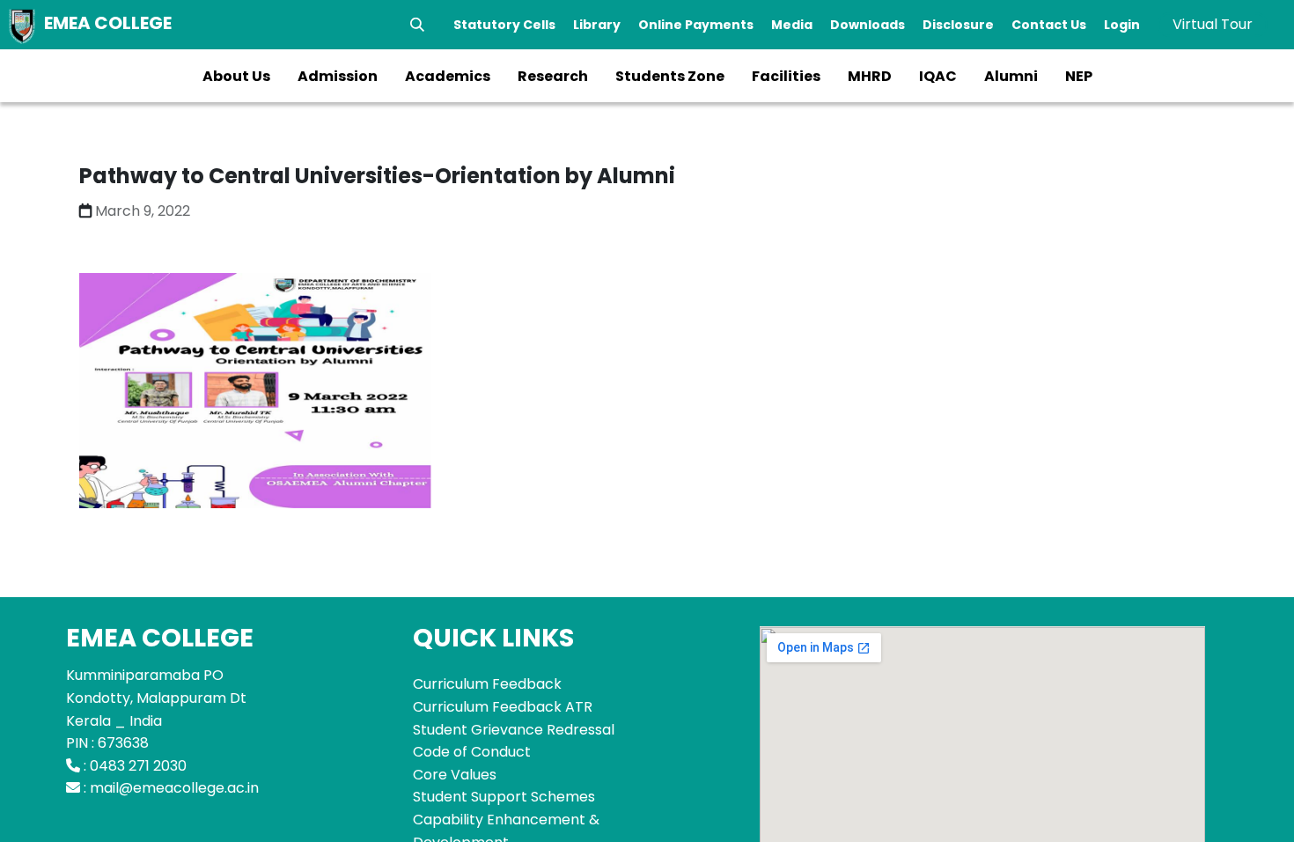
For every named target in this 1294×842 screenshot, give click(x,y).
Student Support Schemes (504, 797)
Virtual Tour (1213, 24)
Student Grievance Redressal (513, 730)
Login (1122, 24)
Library (597, 24)
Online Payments (696, 24)
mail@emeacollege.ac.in (174, 788)
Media (791, 24)
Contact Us (1048, 24)
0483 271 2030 (138, 766)
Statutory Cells (504, 24)
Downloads (867, 24)
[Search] (417, 24)
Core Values (454, 774)
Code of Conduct (472, 752)
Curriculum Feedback (487, 684)
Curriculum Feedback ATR (502, 707)
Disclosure (958, 24)
